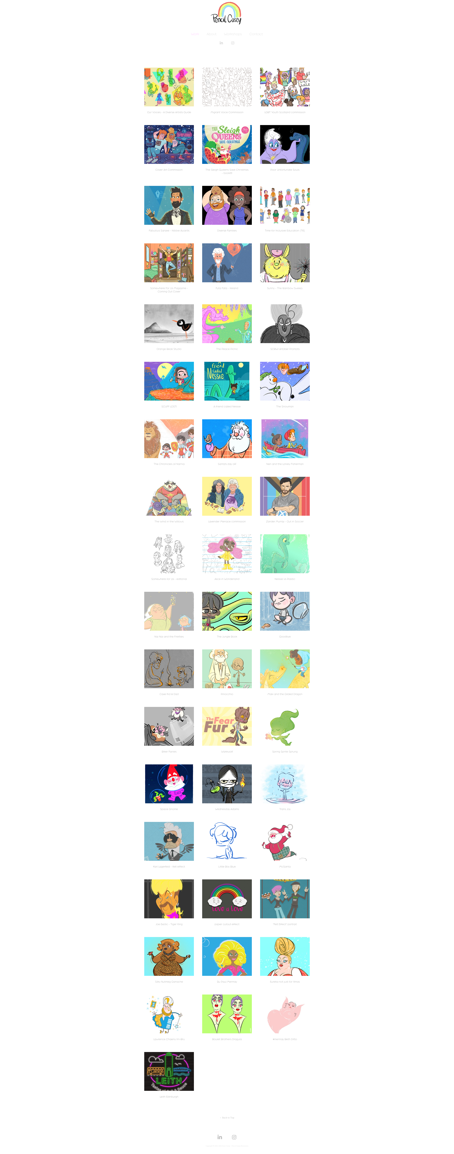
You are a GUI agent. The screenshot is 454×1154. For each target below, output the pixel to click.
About (211, 34)
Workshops (233, 34)
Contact (256, 34)
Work (195, 34)
